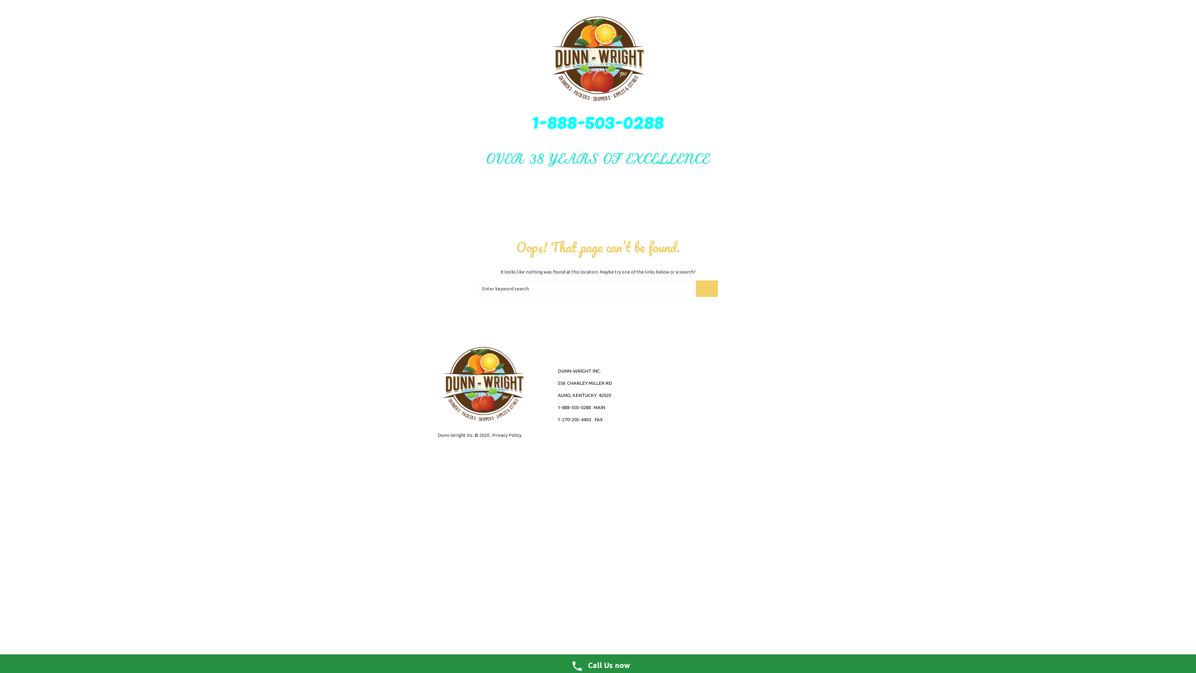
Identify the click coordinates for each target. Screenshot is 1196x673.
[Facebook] (684, 395)
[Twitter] (662, 395)
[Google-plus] (673, 395)
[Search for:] (585, 288)
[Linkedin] (695, 395)
